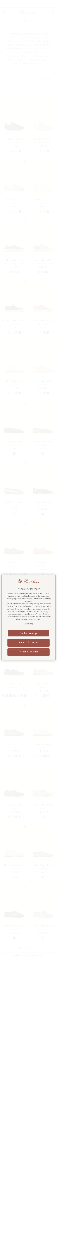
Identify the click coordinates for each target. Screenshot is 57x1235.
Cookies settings (28, 634)
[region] (28, 618)
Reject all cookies (28, 643)
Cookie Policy (28, 624)
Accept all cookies (28, 652)
